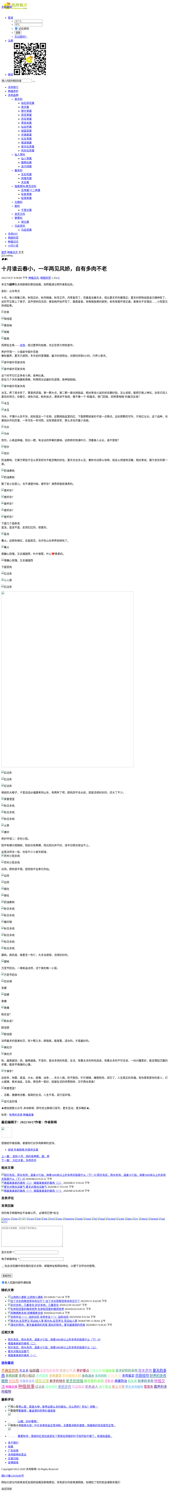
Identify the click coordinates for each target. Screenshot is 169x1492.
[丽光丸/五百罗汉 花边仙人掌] (26, 1321)
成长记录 (42, 1381)
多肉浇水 (88, 1375)
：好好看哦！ (28, 1421)
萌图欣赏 (13, 237)
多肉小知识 (27, 1375)
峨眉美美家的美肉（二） (48, 1183)
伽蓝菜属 (26, 130)
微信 (10, 74)
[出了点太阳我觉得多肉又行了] (27, 1301)
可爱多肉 (96, 1370)
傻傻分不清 (67, 1370)
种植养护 (13, 91)
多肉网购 (101, 1375)
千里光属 (26, 210)
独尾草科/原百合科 (25, 186)
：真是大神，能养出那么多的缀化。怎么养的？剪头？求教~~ (58, 1406)
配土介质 (118, 1387)
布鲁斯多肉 (27, 1381)
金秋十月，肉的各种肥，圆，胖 (25, 1156)
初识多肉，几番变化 (47, 1305)
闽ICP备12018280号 (12, 1475)
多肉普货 (55, 1375)
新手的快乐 (57, 1381)
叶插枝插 (108, 1370)
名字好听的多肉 (126, 1370)
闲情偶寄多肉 (35, 1313)
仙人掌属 (26, 158)
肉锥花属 (26, 178)
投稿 (10, 1446)
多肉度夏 (42, 1375)
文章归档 (13, 1458)
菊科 (17, 206)
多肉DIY (13, 233)
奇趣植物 (142, 1376)
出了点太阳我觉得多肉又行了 (63, 1301)
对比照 (14, 1381)
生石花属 (26, 174)
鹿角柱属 (26, 162)
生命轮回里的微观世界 (51, 1309)
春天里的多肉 (94, 1381)
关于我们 (13, 1442)
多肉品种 (13, 95)
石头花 (132, 1381)
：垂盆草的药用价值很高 (36, 1410)
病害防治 (121, 1381)
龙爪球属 (26, 166)
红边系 (40, 1387)
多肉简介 (13, 87)
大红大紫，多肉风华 (18, 1160)
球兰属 (25, 222)
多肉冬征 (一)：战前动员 (54, 1317)
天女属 (25, 182)
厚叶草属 (26, 111)
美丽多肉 (64, 1387)
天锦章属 (26, 134)
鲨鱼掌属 (26, 194)
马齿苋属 (26, 229)
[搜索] (34, 81)
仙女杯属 (26, 126)
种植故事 (28, 1114)
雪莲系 (148, 1387)
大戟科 (18, 202)
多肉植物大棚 (71, 1375)
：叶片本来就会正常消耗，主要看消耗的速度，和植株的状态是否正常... (68, 1425)
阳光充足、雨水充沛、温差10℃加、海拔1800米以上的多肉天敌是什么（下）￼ (54, 1339)
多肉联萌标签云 (17, 1454)
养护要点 (83, 1370)
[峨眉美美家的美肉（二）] (17, 1183)
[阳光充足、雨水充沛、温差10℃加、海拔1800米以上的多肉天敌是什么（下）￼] (49, 1175)
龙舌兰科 (20, 214)
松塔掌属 (26, 198)
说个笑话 (105, 1387)
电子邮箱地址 (10, 1259)
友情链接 (13, 1462)
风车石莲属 (27, 150)
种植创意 (11, 1387)
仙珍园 (34, 1370)
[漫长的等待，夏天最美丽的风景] (28, 1324)
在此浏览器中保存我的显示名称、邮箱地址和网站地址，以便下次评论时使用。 (51, 1266)
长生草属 (26, 138)
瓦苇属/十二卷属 (30, 190)
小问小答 (13, 245)
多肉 (22, 345)
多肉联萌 (6, 7)
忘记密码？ (21, 36)
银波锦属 (26, 142)
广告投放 (13, 1450)
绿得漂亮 (51, 1387)
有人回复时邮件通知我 (18, 1282)
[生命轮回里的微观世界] (23, 1309)
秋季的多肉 (15, 1114)
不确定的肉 (10, 1370)
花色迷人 (91, 1387)
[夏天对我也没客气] (13, 1186)
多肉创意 (11, 1375)
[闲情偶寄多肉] (17, 1313)
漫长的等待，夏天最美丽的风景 (66, 1324)
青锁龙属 (26, 122)
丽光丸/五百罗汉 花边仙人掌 (60, 1321)
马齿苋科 (20, 225)
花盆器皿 (78, 1387)
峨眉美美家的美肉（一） (48, 1190)
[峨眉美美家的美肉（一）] (17, 1190)
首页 (4, 252)
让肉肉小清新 (35, 1297)
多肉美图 (114, 1376)
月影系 (109, 1381)
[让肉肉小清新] (17, 1297)
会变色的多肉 (49, 1370)
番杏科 (18, 170)
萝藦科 (18, 218)
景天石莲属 (27, 146)
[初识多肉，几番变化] (21, 1305)
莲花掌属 (26, 115)
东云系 (24, 1370)
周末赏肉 (145, 1370)
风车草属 (26, 119)
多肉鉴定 (128, 1375)
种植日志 (13, 241)
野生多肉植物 (134, 1387)
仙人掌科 (20, 154)
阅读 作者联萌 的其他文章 (23, 1149)
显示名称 (7, 1252)
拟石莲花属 (27, 103)
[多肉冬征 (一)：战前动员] (24, 1317)
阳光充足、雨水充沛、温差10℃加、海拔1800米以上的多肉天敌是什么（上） (53, 1347)
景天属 (25, 107)
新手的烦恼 (74, 1381)
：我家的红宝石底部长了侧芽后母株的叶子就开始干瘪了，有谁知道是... (65, 1436)
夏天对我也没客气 (36, 1186)
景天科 (18, 99)
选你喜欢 (7, 1363)
